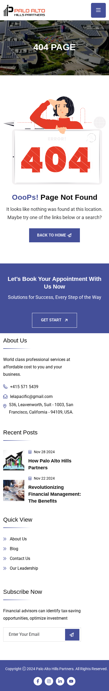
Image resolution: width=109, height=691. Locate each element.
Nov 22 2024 (44, 478)
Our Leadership (24, 568)
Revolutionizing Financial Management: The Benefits (54, 494)
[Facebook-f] (38, 681)
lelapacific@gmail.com (31, 396)
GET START (51, 320)
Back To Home (51, 235)
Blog (14, 548)
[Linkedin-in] (60, 681)
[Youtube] (71, 681)
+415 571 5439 (24, 386)
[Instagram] (49, 681)
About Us (18, 538)
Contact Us (20, 558)
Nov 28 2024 (44, 452)
